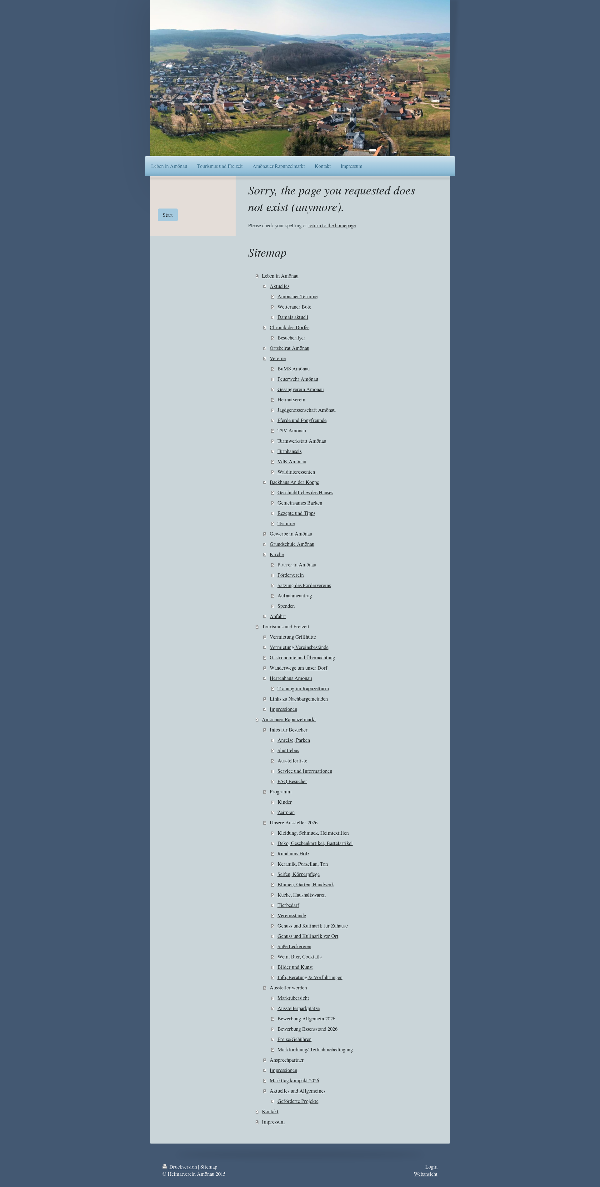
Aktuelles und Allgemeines (297, 1090)
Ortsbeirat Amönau (289, 348)
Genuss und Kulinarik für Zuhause (313, 925)
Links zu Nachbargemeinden (299, 698)
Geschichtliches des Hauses (305, 492)
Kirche (277, 554)
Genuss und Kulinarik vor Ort (308, 936)
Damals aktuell (293, 317)
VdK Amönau (292, 461)
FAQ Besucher (292, 781)
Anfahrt (278, 616)
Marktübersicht (293, 997)
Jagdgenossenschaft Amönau (307, 409)
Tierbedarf (288, 905)
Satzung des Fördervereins (304, 585)
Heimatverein (291, 399)
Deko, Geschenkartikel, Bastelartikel (315, 843)
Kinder (285, 801)
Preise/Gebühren (295, 1039)
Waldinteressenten (296, 471)
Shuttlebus (288, 750)
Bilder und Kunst (295, 966)
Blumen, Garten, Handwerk (306, 884)
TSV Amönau (292, 430)
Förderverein (291, 574)
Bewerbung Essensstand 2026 (308, 1028)
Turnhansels (290, 451)
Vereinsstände (292, 915)
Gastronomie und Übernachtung (302, 657)
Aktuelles (279, 286)
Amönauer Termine (298, 296)
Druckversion (183, 1166)
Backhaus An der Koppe (294, 482)
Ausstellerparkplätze (299, 1008)
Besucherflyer (291, 337)
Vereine (278, 358)
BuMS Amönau (294, 368)
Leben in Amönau (280, 275)
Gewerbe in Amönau (291, 533)
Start (168, 214)
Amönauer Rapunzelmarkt (289, 719)
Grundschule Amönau (292, 544)
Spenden (286, 605)
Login (431, 1166)
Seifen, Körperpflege (299, 874)
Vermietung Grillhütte (293, 636)
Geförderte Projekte (298, 1101)
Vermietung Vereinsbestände (299, 647)
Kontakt (270, 1111)
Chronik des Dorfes (289, 327)
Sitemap (208, 1166)
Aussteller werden (288, 987)
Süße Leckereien (294, 946)
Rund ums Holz (293, 853)
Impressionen (283, 709)
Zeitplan (286, 812)
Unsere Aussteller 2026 (294, 822)
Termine (286, 523)
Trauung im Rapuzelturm (303, 688)
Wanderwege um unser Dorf (299, 667)
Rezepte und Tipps (296, 513)
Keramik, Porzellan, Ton (303, 863)
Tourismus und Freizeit (285, 626)
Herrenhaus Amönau (291, 678)
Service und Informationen (305, 770)
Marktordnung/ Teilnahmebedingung (315, 1049)
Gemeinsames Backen (300, 502)
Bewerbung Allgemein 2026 (306, 1018)
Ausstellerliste (292, 760)
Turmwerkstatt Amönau (302, 440)
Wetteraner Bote (294, 306)
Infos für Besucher (289, 729)
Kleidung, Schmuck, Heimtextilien (313, 832)
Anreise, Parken (294, 740)
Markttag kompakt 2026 (294, 1080)
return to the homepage (332, 225)
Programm (281, 791)
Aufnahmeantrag (295, 595)
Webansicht (426, 1173)
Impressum (273, 1121)
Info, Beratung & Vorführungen (310, 977)
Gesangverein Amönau (301, 389)
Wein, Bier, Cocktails (300, 956)
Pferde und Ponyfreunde (302, 420)
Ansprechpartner (287, 1059)
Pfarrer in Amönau (297, 564)
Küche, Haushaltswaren (302, 894)
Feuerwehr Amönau (298, 378)
